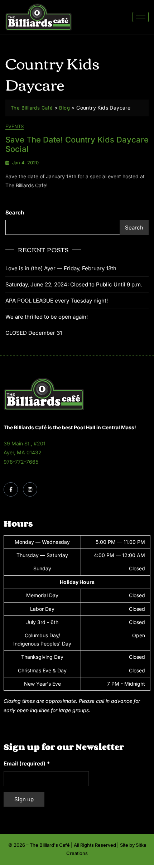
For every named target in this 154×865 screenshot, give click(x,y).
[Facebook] (11, 489)
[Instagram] (30, 489)
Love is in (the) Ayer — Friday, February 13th (60, 268)
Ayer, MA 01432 (23, 452)
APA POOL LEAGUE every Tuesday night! (56, 300)
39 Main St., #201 (24, 443)
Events (14, 126)
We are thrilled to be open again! (46, 316)
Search (14, 212)
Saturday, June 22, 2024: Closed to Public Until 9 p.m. (73, 284)
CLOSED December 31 (33, 332)
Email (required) (27, 763)
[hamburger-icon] (141, 17)
